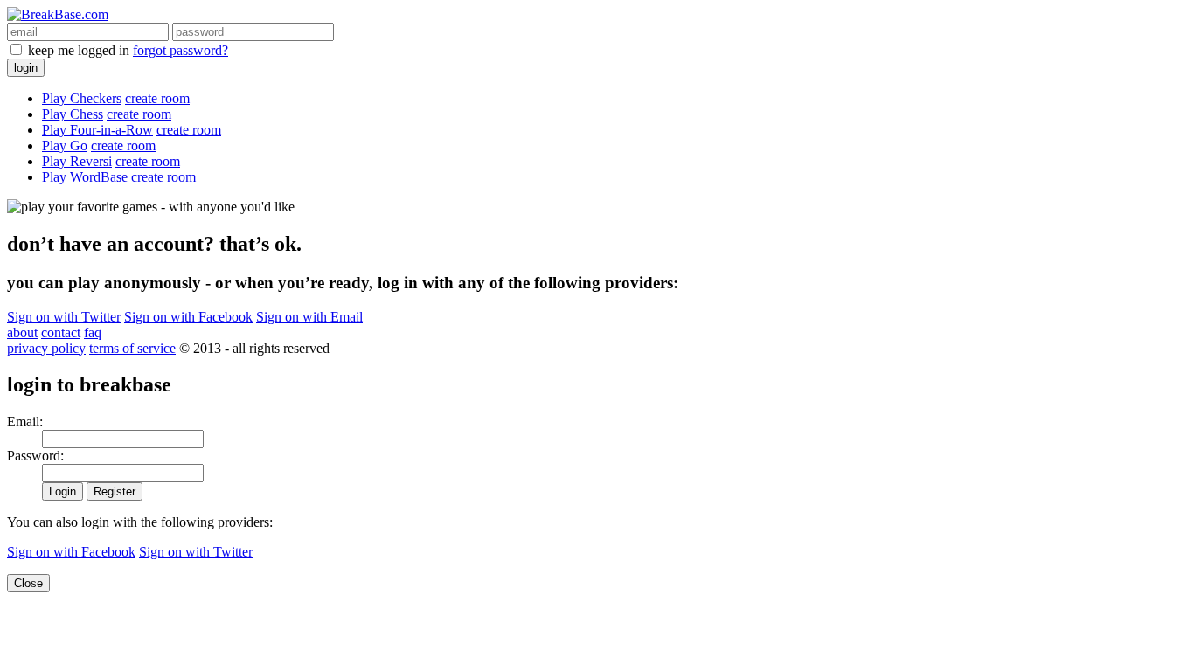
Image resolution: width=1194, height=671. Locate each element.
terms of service (132, 348)
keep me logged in (78, 50)
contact (60, 332)
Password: (35, 455)
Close (28, 583)
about (22, 332)
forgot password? (180, 50)
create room (157, 98)
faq (92, 332)
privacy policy (46, 348)
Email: (25, 421)
